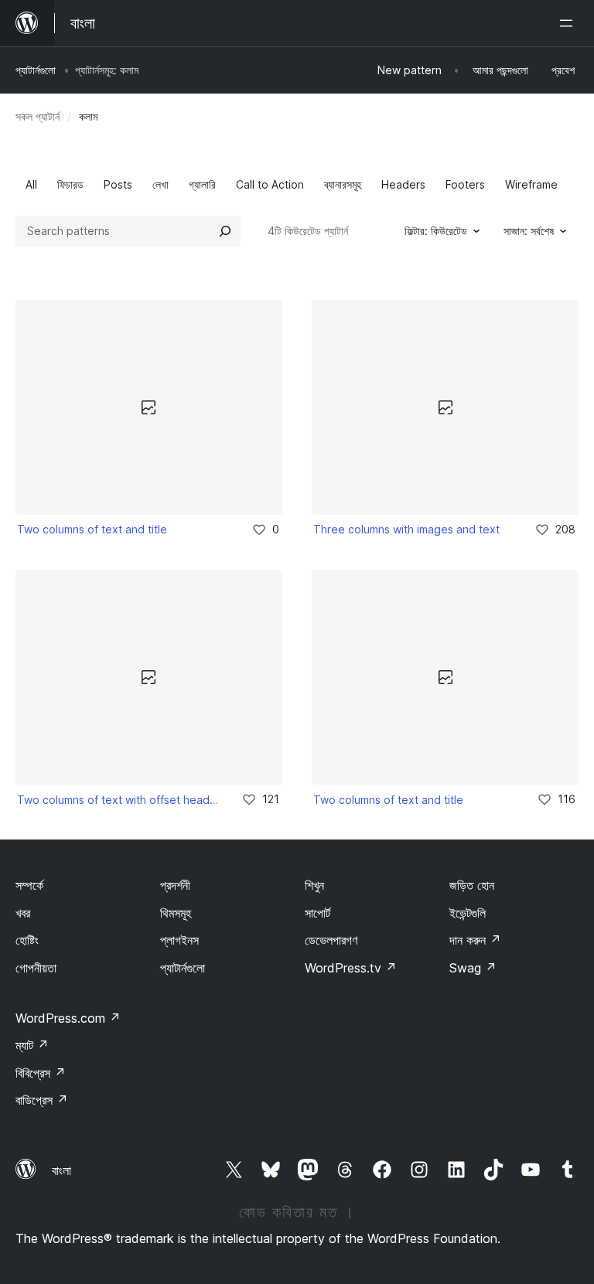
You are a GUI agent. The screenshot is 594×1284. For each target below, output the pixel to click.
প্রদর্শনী (175, 885)
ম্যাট (32, 1045)
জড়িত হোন (471, 885)
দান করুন (475, 940)
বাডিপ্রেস (41, 1100)
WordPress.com (68, 1018)
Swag (473, 968)
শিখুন (314, 885)
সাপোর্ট (317, 913)
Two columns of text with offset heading (118, 799)
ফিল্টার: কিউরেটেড (436, 230)
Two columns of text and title (92, 529)
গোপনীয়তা (35, 968)
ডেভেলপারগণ (331, 940)
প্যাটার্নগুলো (35, 70)
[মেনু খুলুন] (569, 23)
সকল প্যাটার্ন (37, 116)
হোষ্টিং (27, 940)
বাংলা (61, 1170)
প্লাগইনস (179, 940)
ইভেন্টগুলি (467, 913)
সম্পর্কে (29, 885)
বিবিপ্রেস (40, 1073)
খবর (22, 913)
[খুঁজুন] (225, 231)
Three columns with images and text (406, 529)
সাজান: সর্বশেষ (529, 230)
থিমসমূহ (175, 913)
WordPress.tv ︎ (351, 968)
